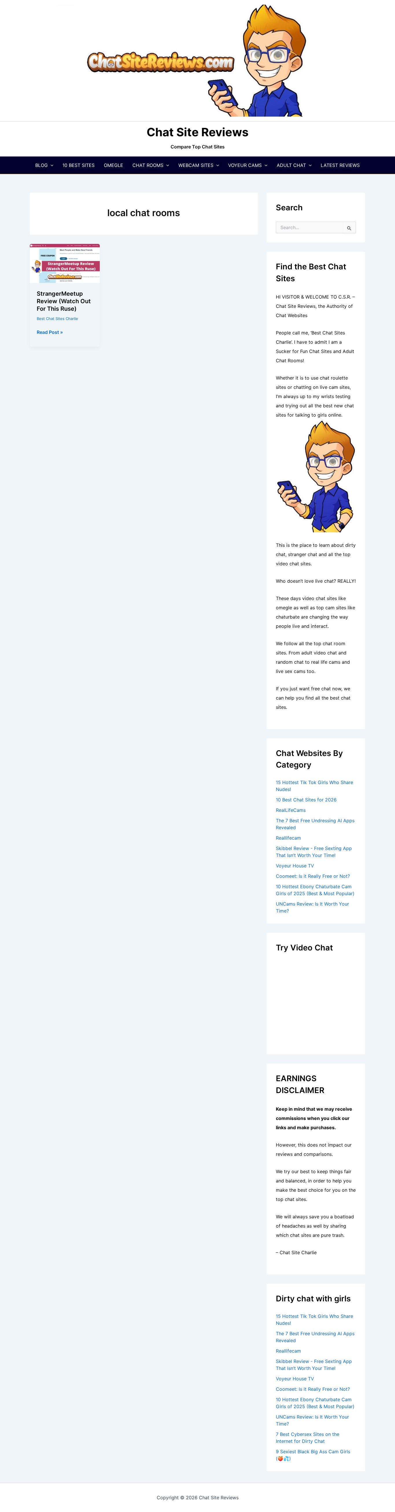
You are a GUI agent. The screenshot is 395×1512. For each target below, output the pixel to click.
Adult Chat (291, 165)
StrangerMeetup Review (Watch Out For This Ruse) (64, 301)
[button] (50, 165)
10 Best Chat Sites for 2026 (306, 800)
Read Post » (50, 332)
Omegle (113, 165)
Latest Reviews (340, 165)
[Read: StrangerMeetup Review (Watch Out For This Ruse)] (65, 263)
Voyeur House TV (295, 866)
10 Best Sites (78, 165)
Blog (41, 165)
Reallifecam (288, 838)
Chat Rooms (147, 165)
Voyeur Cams (245, 165)
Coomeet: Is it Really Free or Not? (313, 876)
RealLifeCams (291, 810)
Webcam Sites (195, 165)
